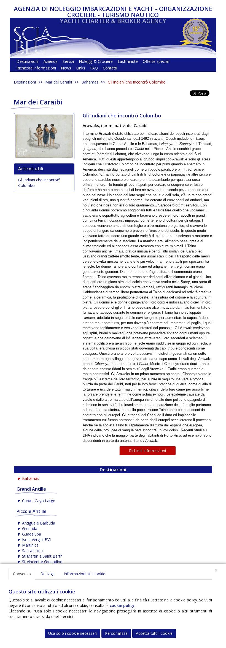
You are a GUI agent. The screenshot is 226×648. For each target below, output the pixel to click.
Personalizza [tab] (116, 633)
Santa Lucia (32, 550)
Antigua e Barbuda (38, 523)
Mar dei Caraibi (58, 82)
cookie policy (122, 605)
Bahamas (89, 82)
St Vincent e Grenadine (42, 561)
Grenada (29, 528)
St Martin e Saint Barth (42, 556)
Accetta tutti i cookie (154, 633)
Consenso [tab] (22, 573)
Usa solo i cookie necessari (72, 633)
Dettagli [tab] (47, 573)
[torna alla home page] (51, 39)
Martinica (30, 545)
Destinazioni (25, 82)
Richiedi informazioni (147, 450)
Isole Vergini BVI (36, 539)
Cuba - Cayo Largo (38, 500)
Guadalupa (31, 534)
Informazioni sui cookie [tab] (84, 573)
